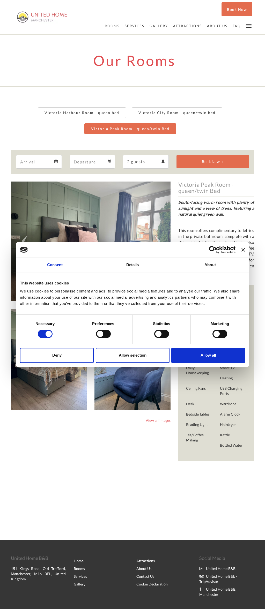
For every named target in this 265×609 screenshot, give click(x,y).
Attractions (145, 561)
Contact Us (145, 576)
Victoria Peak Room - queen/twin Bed (130, 128)
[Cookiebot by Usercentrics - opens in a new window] (212, 250)
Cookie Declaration (152, 584)
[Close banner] (243, 250)
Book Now (211, 161)
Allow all (208, 355)
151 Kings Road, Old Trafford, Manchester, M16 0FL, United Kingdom (38, 573)
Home (79, 561)
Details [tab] (132, 264)
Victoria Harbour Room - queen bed (82, 112)
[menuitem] (112, 26)
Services (80, 576)
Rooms (79, 568)
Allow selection (132, 355)
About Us (143, 568)
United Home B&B (220, 568)
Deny (57, 355)
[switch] (103, 334)
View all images (158, 420)
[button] (248, 25)
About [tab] (210, 264)
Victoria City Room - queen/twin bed (177, 112)
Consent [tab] (55, 264)
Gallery (79, 584)
